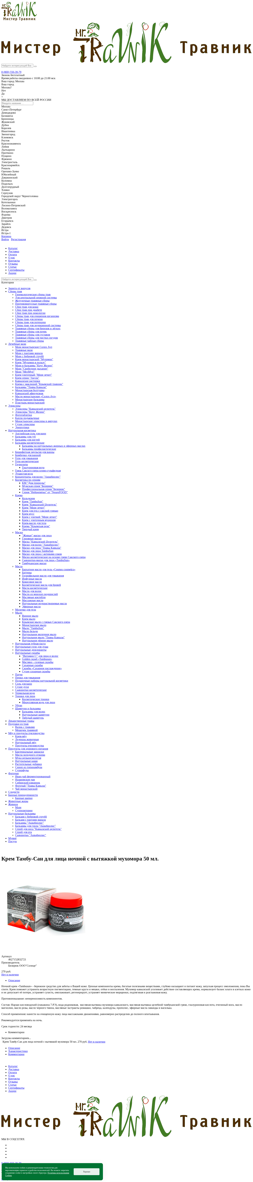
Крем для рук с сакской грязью (40, 510)
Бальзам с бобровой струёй (31, 816)
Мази (18, 807)
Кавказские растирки (27, 381)
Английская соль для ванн (30, 433)
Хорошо (86, 1171)
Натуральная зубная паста (30, 643)
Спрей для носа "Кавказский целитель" (38, 829)
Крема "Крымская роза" (36, 526)
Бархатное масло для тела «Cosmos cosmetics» (48, 569)
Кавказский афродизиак (29, 393)
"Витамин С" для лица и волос (40, 656)
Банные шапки (24, 798)
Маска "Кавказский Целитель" (40, 541)
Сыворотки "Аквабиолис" (30, 835)
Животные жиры (18, 801)
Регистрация (18, 239)
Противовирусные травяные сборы (36, 303)
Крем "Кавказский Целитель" (39, 504)
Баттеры (27, 572)
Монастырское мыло (34, 625)
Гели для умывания (26, 458)
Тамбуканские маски (34, 563)
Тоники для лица (25, 696)
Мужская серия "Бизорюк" (37, 486)
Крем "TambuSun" (32, 501)
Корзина (6, 236)
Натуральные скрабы (27, 652)
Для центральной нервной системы (36, 297)
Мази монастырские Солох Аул (33, 347)
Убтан (18, 705)
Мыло (18, 612)
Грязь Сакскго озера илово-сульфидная (38, 470)
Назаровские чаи (25, 779)
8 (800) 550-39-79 (11, 72)
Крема (19, 495)
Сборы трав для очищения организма (37, 316)
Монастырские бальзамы (29, 399)
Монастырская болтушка (29, 390)
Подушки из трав (18, 723)
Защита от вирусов (19, 288)
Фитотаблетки (23, 415)
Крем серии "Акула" (27, 377)
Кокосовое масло (32, 581)
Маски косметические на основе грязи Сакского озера (54, 557)
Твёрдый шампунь (33, 717)
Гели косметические (27, 461)
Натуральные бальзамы (22, 813)
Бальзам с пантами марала (30, 819)
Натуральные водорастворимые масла (44, 603)
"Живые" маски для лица (37, 535)
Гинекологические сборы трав (33, 294)
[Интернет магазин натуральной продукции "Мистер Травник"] (19, 19)
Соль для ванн (23, 683)
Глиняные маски (31, 538)
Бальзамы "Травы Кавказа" (31, 387)
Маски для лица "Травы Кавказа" (41, 547)
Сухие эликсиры (25, 424)
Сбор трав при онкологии (30, 313)
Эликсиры (14, 405)
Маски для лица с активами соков (42, 554)
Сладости (13, 791)
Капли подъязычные (27, 418)
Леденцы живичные (27, 739)
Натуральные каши (26, 761)
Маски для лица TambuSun (37, 550)
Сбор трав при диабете (28, 309)
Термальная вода (25, 693)
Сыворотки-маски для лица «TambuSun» (46, 560)
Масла (19, 566)
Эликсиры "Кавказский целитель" (35, 408)
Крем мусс (28, 513)
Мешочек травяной (26, 730)
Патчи (19, 674)
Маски (19, 532)
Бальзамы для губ (25, 436)
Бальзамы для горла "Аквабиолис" (35, 825)
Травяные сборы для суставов (32, 334)
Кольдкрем (28, 498)
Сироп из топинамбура (28, 767)
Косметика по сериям (27, 479)
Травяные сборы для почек (31, 331)
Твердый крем (30, 529)
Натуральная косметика (22, 430)
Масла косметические (35, 588)
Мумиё (12, 838)
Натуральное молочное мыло (39, 634)
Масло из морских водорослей (40, 594)
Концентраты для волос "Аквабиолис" (38, 476)
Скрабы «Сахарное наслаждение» (42, 668)
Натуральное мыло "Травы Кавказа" (43, 637)
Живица (13, 804)
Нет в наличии (10, 974)
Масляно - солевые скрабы (37, 662)
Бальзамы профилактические (39, 448)
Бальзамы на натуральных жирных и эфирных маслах (53, 445)
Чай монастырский (26, 788)
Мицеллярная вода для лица (38, 702)
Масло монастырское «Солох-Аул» (35, 396)
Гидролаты (21, 464)
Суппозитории (24, 810)
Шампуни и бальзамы (28, 708)
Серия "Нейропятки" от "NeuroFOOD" (45, 492)
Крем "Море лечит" (33, 507)
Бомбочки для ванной (28, 455)
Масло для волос (32, 591)
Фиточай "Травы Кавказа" (30, 785)
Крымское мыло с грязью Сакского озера (46, 622)
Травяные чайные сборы (29, 340)
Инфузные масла (32, 578)
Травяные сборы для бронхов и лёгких (37, 328)
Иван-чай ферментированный (32, 776)
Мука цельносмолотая (28, 757)
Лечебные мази (17, 343)
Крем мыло (28, 618)
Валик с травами (25, 727)
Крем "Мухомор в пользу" (30, 362)
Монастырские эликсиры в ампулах (36, 421)
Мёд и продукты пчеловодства (26, 733)
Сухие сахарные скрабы (36, 671)
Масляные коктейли (34, 597)
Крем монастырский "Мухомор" (34, 359)
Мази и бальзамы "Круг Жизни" (34, 365)
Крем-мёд (21, 736)
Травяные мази (24, 350)
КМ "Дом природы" (34, 482)
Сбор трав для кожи (26, 306)
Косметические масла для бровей (41, 584)
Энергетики (22, 427)
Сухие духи (22, 686)
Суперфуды (22, 770)
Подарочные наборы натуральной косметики (41, 680)
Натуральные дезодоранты (30, 649)
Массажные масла (32, 600)
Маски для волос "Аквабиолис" (40, 544)
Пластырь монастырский (30, 402)
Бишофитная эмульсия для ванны (34, 452)
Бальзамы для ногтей (27, 439)
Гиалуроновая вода (33, 467)
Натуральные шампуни (35, 714)
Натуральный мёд (25, 742)
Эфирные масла (31, 606)
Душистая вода (24, 473)
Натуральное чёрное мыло (37, 640)
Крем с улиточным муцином (39, 520)
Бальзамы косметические (29, 442)
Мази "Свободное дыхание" (31, 368)
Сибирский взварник (27, 782)
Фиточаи (13, 773)
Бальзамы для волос (33, 711)
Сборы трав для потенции (30, 322)
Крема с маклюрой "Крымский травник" (39, 384)
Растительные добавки (28, 764)
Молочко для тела (25, 609)
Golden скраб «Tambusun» (37, 659)
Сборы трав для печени (29, 319)
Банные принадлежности (23, 795)
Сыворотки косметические (31, 689)
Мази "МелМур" (25, 371)
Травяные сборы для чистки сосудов (36, 337)
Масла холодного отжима (30, 754)
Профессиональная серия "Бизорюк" (43, 489)
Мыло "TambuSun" (33, 628)
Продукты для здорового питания (28, 748)
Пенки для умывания (27, 677)
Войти (5, 239)
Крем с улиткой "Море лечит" (39, 516)
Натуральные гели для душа (31, 646)
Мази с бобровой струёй (29, 356)
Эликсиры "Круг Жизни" (30, 411)
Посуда (12, 841)
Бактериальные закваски (29, 751)
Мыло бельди (30, 631)
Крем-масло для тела (34, 523)
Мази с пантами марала (29, 353)
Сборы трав (15, 291)
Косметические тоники (35, 699)
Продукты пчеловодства (29, 745)
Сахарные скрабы (32, 665)
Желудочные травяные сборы (32, 300)
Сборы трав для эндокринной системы (38, 325)
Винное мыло (30, 615)
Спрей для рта (23, 832)
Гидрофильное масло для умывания (43, 575)
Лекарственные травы (21, 720)
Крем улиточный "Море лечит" (33, 374)
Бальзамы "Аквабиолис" (29, 822)
